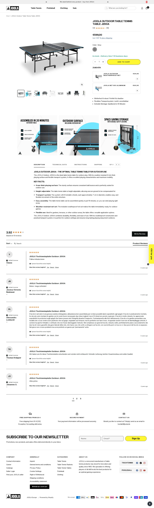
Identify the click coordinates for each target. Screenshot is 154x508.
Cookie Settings (35, 471)
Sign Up (136, 438)
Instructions (80, 164)
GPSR (112, 164)
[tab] (140, 244)
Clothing (64, 8)
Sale (74, 8)
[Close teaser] (148, 264)
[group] (17, 232)
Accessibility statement (38, 481)
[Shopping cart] (147, 8)
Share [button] (57, 267)
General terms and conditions (40, 465)
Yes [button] (48, 267)
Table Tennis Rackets (65, 465)
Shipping (98, 164)
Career (8, 465)
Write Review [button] (139, 234)
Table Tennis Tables (64, 468)
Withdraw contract (39, 487)
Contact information (13, 461)
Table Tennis (36, 8)
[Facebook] (137, 463)
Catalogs (9, 468)
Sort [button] (8, 243)
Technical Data (59, 164)
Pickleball (51, 8)
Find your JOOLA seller (14, 475)
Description (39, 164)
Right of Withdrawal (37, 475)
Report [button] (52, 267)
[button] (151, 254)
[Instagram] (144, 463)
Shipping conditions (37, 478)
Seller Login (10, 471)
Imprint (32, 461)
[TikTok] (141, 463)
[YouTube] (144, 470)
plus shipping (107, 38)
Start (8, 16)
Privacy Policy (35, 468)
